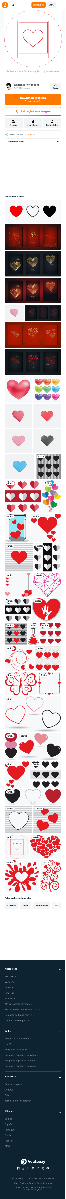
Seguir (56, 88)
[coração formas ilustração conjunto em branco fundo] (18, 435)
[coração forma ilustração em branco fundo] (18, 407)
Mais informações (16, 141)
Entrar (51, 5)
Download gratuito (33, 99)
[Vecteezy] (5, 5)
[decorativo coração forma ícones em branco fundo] (32, 211)
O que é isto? (29, 134)
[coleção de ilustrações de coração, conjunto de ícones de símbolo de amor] (17, 588)
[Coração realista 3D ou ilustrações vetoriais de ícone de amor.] (14, 313)
